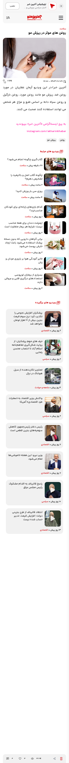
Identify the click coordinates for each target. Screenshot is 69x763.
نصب (12, 6)
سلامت (63, 29)
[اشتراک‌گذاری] (54, 758)
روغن (62, 140)
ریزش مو (51, 140)
